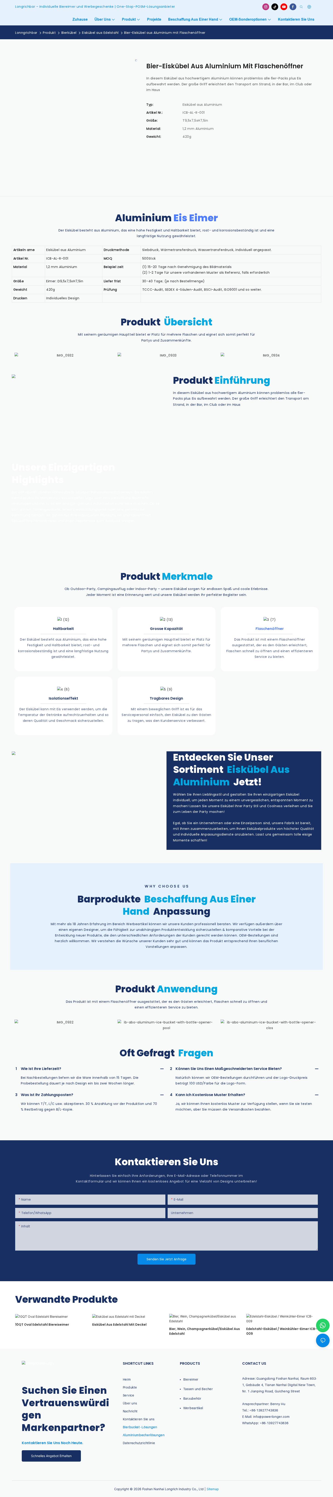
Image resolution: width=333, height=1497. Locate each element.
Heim (127, 1379)
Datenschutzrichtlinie (139, 1443)
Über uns (130, 1403)
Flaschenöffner (270, 628)
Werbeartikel (193, 1408)
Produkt (49, 32)
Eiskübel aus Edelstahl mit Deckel (119, 1324)
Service (128, 1395)
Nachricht (130, 1411)
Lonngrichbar (26, 32)
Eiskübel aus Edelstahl (100, 32)
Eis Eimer (196, 218)
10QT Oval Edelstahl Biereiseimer (42, 1324)
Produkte (130, 1387)
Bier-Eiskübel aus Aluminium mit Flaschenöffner (164, 32)
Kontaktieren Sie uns (138, 1419)
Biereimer (190, 1379)
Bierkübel (69, 32)
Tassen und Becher (198, 1389)
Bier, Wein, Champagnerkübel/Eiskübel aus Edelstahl (204, 1331)
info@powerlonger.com (271, 1416)
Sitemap (213, 1489)
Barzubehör (192, 1398)
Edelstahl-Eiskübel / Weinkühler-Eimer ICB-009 (281, 1331)
